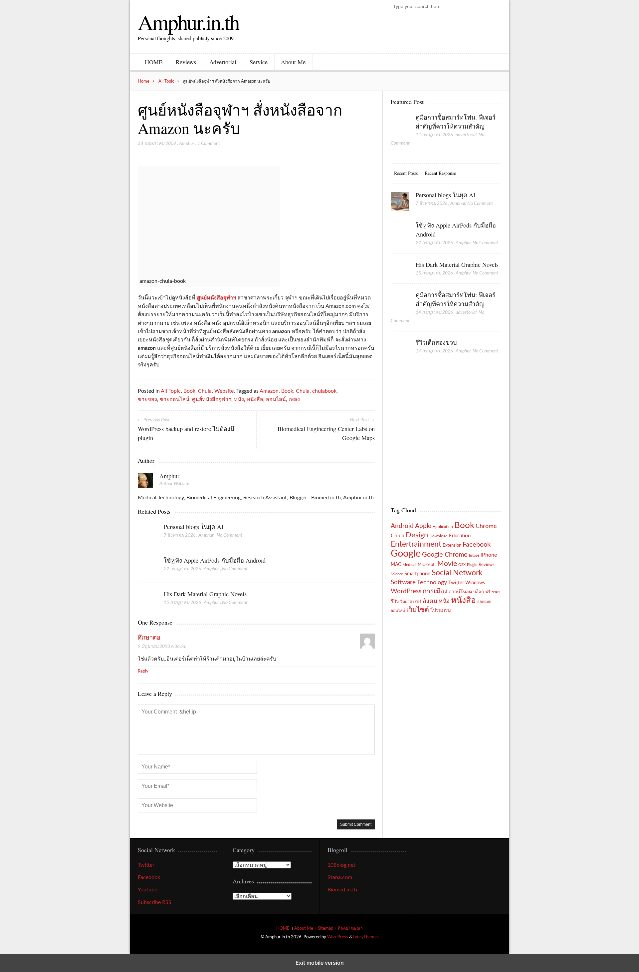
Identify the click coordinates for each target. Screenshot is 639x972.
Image (474, 555)
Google (406, 554)
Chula (205, 391)
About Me (293, 62)
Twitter (456, 582)
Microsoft (427, 565)
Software (403, 582)
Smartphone (417, 573)
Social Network (457, 573)
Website (224, 391)
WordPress (406, 591)
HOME (153, 62)
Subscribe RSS (154, 902)
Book (189, 391)
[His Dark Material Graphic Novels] (147, 600)
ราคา (496, 592)
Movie (447, 563)
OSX (462, 565)
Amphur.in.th (188, 21)
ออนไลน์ (276, 399)
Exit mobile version (320, 962)
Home (143, 81)
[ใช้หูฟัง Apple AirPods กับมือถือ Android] (147, 566)
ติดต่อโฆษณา (350, 928)
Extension (452, 545)
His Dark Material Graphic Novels (205, 594)
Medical (409, 565)
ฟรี (488, 592)
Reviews (186, 62)
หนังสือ (255, 399)
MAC (396, 564)
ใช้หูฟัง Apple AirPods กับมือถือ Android (215, 560)
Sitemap (325, 928)
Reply (143, 671)
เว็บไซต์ (417, 610)
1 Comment (208, 143)
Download (438, 536)
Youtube (147, 889)
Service (259, 62)
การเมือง (435, 591)
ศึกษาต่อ (149, 638)
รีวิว (395, 601)
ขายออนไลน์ (174, 399)
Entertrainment (416, 544)
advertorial (466, 135)
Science (397, 574)
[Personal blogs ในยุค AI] (147, 532)
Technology (432, 582)
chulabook (324, 391)
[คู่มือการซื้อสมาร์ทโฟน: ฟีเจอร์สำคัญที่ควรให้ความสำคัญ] (400, 124)
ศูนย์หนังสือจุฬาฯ (216, 297)
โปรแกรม (440, 610)
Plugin (472, 565)
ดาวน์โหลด (460, 592)
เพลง (294, 399)
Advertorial (222, 62)
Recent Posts (406, 173)
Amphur (186, 143)
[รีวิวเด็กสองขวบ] (400, 349)
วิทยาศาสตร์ (410, 602)
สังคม (430, 601)
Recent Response (440, 173)
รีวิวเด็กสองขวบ (436, 342)
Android (402, 526)
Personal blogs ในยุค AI (193, 527)
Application (443, 527)
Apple (423, 526)
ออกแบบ (484, 602)
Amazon (269, 391)
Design (417, 535)
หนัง (239, 399)
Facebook (477, 544)
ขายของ (147, 399)
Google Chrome (445, 554)
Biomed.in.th (342, 889)
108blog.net (341, 865)
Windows (475, 582)
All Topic (166, 81)
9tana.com (339, 877)
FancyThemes (366, 937)
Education (460, 535)
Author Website (174, 483)
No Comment (229, 535)
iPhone (489, 555)
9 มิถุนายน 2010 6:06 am (162, 646)
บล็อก (478, 592)
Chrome (486, 526)
